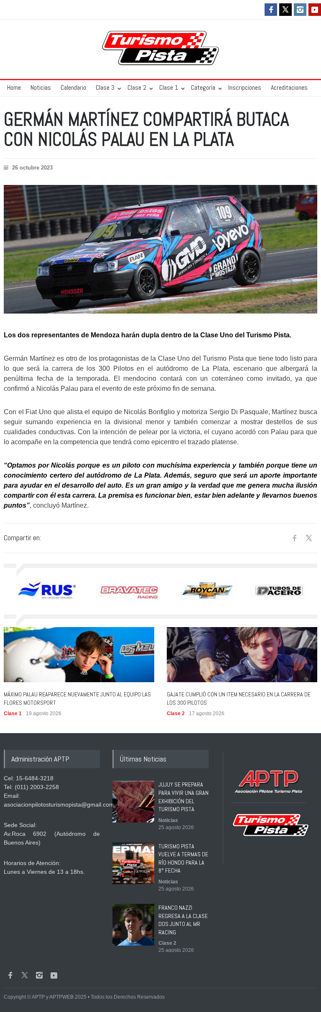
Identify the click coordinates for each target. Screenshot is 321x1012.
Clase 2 (136, 87)
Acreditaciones (289, 87)
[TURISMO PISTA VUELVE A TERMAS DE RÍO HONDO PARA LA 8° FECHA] (133, 863)
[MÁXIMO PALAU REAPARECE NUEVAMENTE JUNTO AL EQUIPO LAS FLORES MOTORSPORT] (79, 654)
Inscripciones (244, 87)
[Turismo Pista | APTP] (160, 56)
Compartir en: (22, 537)
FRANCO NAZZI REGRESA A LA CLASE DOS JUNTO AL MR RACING (183, 920)
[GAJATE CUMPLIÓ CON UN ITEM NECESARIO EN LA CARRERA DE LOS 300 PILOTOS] (242, 654)
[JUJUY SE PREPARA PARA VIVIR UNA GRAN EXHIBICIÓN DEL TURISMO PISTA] (133, 801)
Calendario (73, 87)
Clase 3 (105, 87)
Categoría (203, 87)
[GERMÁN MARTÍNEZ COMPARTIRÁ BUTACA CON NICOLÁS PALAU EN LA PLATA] (160, 249)
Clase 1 (168, 87)
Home (14, 87)
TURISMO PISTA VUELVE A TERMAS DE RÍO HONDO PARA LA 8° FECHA (183, 858)
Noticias (41, 87)
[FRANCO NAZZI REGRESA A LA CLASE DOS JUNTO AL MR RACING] (133, 925)
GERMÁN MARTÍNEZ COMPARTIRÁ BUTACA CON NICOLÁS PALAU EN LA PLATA (146, 129)
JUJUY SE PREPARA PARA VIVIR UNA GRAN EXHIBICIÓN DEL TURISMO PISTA (183, 797)
